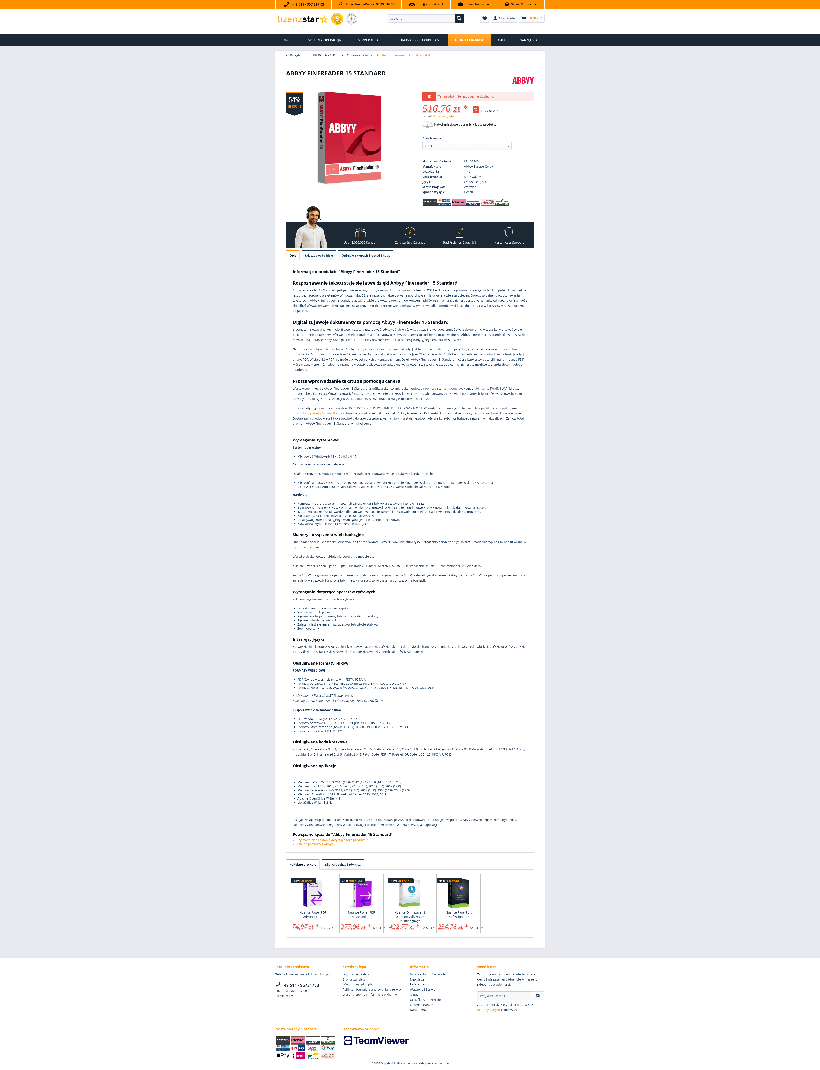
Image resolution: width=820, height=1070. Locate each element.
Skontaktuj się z (354, 979)
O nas (414, 995)
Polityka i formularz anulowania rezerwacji (373, 989)
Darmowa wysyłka (444, 116)
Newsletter (418, 979)
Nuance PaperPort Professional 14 (459, 914)
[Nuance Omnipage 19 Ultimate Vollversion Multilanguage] (410, 893)
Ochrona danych (422, 1005)
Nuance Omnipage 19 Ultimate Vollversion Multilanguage (410, 916)
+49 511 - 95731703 (300, 985)
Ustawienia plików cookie (428, 974)
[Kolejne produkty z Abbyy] (523, 84)
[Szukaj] (459, 18)
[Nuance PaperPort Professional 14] (459, 893)
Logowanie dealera (356, 974)
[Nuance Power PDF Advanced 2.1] (361, 893)
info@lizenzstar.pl (430, 4)
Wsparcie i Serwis (422, 989)
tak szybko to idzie (319, 255)
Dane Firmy (418, 1010)
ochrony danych (488, 1010)
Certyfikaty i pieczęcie (425, 1000)
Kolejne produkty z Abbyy (314, 844)
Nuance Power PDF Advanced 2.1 (361, 914)
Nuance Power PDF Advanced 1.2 (312, 914)
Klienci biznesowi (477, 4)
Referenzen (418, 984)
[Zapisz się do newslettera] (537, 995)
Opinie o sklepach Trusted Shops (366, 255)
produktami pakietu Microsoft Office (318, 413)
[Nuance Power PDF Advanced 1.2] (313, 893)
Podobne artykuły (303, 864)
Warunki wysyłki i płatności (362, 984)
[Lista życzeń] (484, 18)
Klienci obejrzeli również (343, 864)
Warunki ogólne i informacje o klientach (371, 995)
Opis (293, 255)
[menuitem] (426, 18)
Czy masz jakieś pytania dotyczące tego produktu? (332, 840)
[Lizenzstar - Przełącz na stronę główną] (303, 19)
